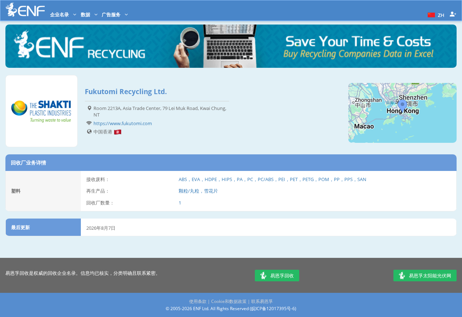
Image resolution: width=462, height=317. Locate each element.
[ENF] (25, 9)
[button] (435, 14)
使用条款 (197, 301)
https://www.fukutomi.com (122, 123)
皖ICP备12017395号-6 (273, 308)
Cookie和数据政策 (229, 301)
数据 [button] (86, 14)
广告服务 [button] (112, 14)
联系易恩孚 (262, 301)
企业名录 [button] (60, 14)
